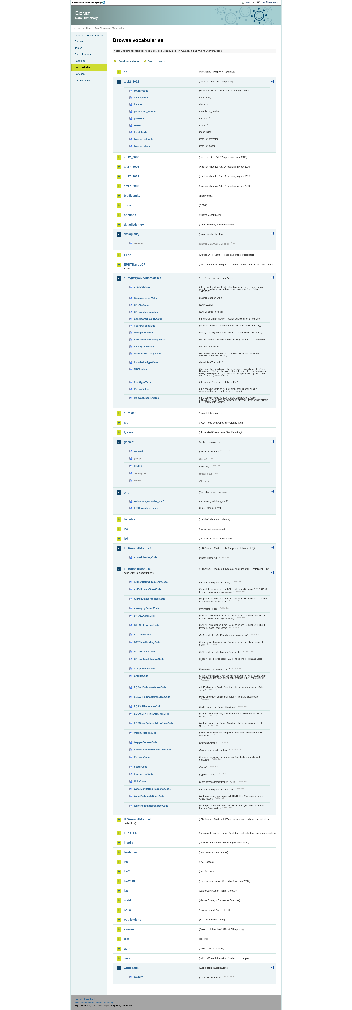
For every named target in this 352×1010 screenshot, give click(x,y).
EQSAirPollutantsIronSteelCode (152, 697)
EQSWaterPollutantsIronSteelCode (153, 723)
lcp (126, 890)
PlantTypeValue (142, 382)
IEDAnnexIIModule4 (137, 819)
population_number (145, 111)
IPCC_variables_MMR (146, 508)
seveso (129, 929)
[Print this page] (254, 2)
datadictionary (134, 224)
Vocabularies (83, 67)
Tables (78, 47)
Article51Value (142, 287)
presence (139, 118)
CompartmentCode (144, 668)
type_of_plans (142, 146)
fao (126, 422)
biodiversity (132, 195)
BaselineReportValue (145, 298)
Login (248, 2)
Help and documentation (89, 35)
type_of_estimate (143, 139)
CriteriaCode (141, 675)
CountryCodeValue (144, 325)
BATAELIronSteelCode (146, 625)
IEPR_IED (131, 833)
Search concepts (156, 61)
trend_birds (140, 132)
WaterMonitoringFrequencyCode (152, 788)
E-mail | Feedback (85, 999)
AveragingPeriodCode (146, 608)
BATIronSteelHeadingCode (149, 659)
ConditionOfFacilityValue (148, 319)
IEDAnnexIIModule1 (137, 548)
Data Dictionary (102, 28)
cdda (127, 205)
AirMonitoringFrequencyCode (151, 582)
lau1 (127, 861)
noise (128, 910)
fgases (128, 432)
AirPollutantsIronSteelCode (149, 598)
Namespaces (82, 80)
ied (126, 538)
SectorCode (140, 766)
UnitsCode (140, 781)
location (138, 104)
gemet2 (129, 442)
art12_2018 (131, 157)
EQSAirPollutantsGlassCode (150, 687)
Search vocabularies (128, 61)
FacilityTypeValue (144, 346)
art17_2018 (131, 186)
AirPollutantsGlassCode (147, 589)
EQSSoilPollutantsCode (147, 706)
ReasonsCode (142, 757)
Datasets (80, 41)
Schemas (80, 60)
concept (138, 451)
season (138, 125)
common (130, 214)
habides (129, 519)
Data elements (83, 54)
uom (127, 948)
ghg (126, 492)
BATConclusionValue (146, 312)
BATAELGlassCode (144, 615)
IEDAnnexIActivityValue (147, 353)
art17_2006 (131, 166)
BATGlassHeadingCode (147, 642)
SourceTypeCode (143, 774)
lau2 (127, 871)
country (138, 977)
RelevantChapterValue (146, 397)
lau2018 (129, 881)
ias (126, 529)
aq (125, 71)
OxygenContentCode (145, 742)
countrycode (141, 90)
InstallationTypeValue (146, 362)
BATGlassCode (142, 634)
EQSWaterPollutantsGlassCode (151, 713)
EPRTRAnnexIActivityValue (149, 339)
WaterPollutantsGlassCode (149, 796)
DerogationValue (143, 332)
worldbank (131, 967)
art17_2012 (131, 176)
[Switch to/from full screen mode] (259, 2)
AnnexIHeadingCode (145, 557)
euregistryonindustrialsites (142, 278)
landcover (131, 852)
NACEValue (140, 369)
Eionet (89, 28)
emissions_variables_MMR (149, 501)
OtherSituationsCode (146, 732)
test (126, 938)
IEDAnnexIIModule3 (137, 568)
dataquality (131, 234)
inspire (128, 842)
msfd (127, 900)
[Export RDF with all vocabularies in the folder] (272, 82)
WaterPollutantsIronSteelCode (151, 805)
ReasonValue (141, 389)
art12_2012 (131, 81)
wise (127, 958)
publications (132, 919)
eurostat (129, 413)
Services (80, 73)
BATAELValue (141, 305)
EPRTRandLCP (135, 264)
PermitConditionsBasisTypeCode (152, 749)
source (138, 465)
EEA (90, 2)
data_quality (141, 97)
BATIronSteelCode (144, 651)
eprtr (127, 254)
